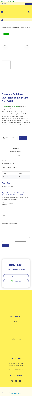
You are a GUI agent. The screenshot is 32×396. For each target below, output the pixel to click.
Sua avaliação (5, 203)
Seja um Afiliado (21, 19)
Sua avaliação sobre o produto (10, 223)
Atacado (28, 19)
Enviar (5, 245)
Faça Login (5, 106)
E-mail (4, 215)
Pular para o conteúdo (7, 1)
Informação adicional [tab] (16, 151)
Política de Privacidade (20, 241)
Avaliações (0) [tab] (16, 155)
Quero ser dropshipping (10, 19)
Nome (4, 208)
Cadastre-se (15, 106)
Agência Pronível (16, 393)
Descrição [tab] (16, 148)
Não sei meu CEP (5, 141)
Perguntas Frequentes (16, 365)
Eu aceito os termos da (15, 241)
